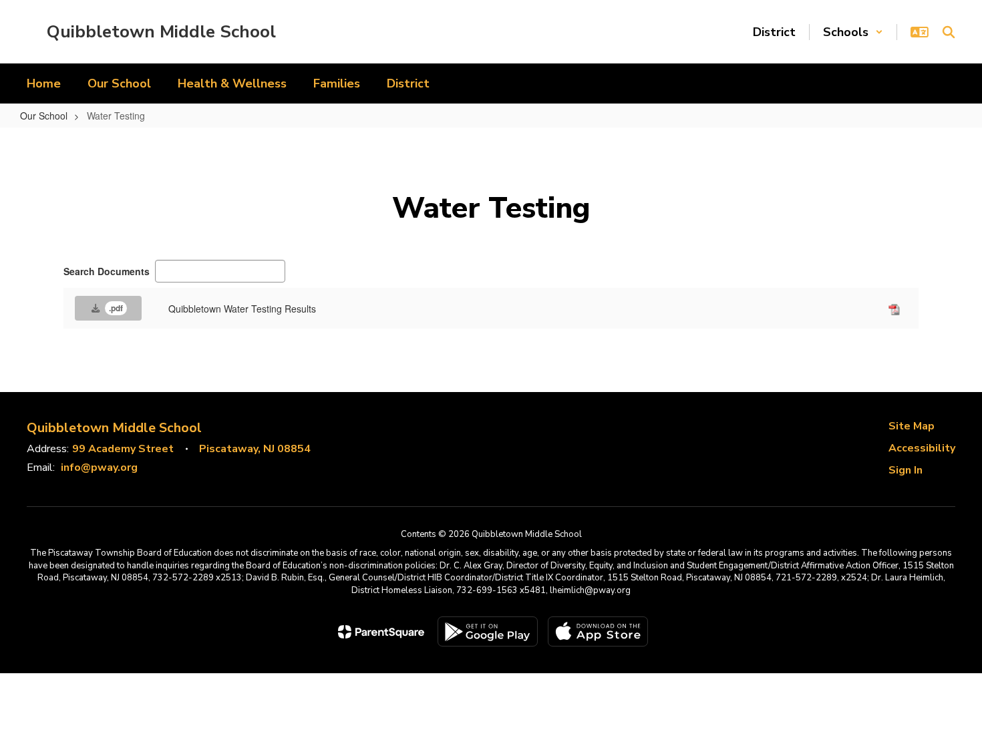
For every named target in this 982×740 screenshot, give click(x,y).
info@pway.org (99, 467)
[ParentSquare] (381, 632)
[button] (853, 32)
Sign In (905, 470)
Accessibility (921, 448)
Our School (43, 115)
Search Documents (106, 271)
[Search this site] (948, 32)
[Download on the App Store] (598, 631)
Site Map (911, 426)
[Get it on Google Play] (488, 631)
